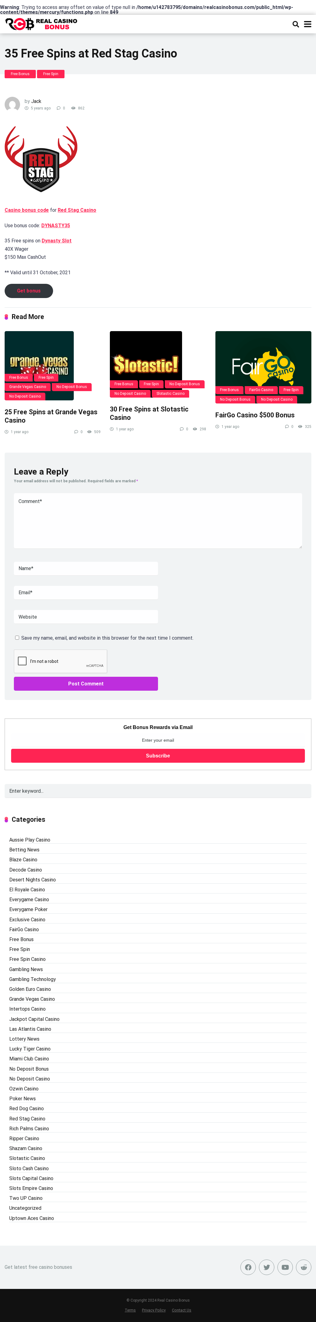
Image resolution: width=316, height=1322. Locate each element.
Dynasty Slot (57, 241)
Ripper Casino (24, 1138)
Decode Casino (25, 870)
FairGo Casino (261, 390)
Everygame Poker (28, 909)
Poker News (22, 1099)
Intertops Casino (27, 1009)
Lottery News (24, 1039)
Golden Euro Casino (30, 989)
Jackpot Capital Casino (34, 1019)
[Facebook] (248, 1267)
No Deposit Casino (25, 396)
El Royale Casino (27, 890)
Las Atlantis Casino (30, 1029)
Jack (36, 101)
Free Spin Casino (27, 959)
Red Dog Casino (26, 1108)
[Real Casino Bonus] (42, 23)
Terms (130, 1310)
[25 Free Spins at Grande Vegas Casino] (53, 365)
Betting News (24, 850)
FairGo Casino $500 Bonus (255, 415)
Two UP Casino (26, 1198)
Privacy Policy (154, 1310)
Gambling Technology (32, 979)
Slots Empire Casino (31, 1188)
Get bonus (29, 291)
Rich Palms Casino (29, 1129)
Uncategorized (25, 1208)
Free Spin (50, 74)
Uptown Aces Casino (31, 1218)
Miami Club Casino (29, 1059)
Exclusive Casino (27, 920)
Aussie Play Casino (29, 840)
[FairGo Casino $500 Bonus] (263, 367)
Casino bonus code (27, 210)
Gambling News (26, 969)
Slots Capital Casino (31, 1178)
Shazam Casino (25, 1148)
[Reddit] (303, 1267)
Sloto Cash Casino (29, 1168)
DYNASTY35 (55, 225)
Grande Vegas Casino (27, 387)
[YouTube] (285, 1267)
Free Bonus (20, 74)
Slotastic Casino (170, 393)
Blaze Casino (23, 860)
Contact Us (181, 1310)
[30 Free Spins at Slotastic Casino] (158, 364)
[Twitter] (266, 1267)
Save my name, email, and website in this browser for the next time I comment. (107, 638)
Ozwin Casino (24, 1089)
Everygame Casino (29, 899)
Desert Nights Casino (32, 880)
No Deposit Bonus (71, 387)
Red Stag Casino (77, 210)
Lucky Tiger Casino (30, 1049)
